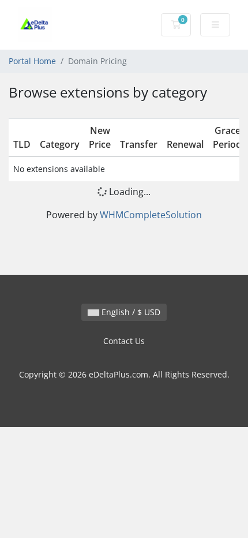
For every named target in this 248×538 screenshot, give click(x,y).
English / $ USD (129, 312)
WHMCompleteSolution (151, 214)
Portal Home (32, 60)
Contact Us (124, 340)
